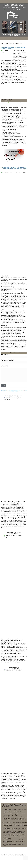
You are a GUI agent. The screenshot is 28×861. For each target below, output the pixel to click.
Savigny (11, 513)
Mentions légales (22, 854)
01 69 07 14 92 (18, 10)
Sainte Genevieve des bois (18, 511)
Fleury (18, 819)
